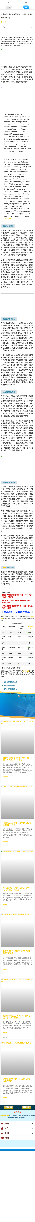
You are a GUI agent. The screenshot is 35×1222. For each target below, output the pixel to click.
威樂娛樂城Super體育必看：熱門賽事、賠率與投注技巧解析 (16, 1017)
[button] (26, 2)
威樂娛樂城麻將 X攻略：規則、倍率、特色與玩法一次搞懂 (16, 759)
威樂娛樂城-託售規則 (10, 685)
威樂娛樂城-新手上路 (10, 682)
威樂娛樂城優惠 (4, 1115)
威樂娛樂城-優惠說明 (10, 689)
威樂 (4, 567)
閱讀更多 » (5, 776)
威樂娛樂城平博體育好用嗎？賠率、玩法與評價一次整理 (17, 889)
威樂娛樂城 (26, 671)
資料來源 (8, 218)
